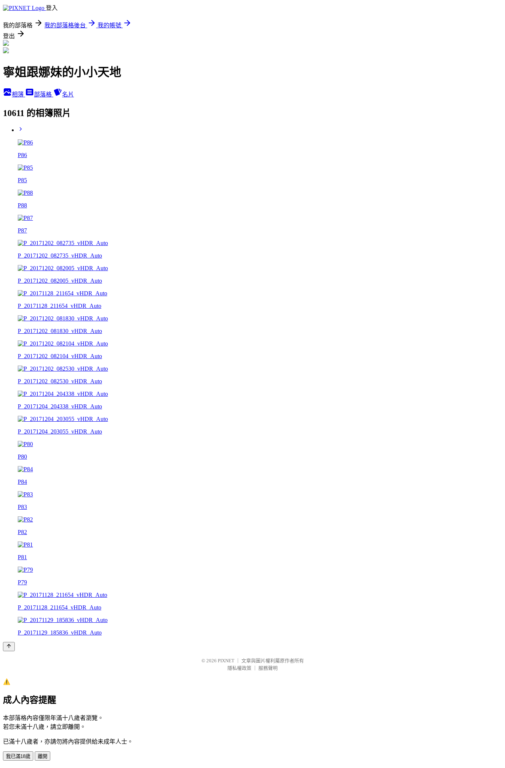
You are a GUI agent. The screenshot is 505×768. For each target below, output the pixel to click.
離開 (42, 756)
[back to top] (9, 646)
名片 (68, 94)
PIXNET (226, 660)
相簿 (18, 94)
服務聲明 (268, 668)
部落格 (43, 94)
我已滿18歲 (18, 756)
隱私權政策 (239, 668)
